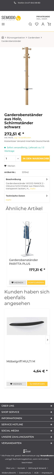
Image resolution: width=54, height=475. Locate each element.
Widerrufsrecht (9, 473)
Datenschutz (25, 473)
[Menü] (3, 24)
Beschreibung (13, 179)
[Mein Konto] (43, 24)
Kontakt (21, 468)
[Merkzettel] (36, 24)
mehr (33, 188)
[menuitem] (3, 24)
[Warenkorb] (49, 24)
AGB (36, 473)
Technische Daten (15, 195)
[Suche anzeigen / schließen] (30, 24)
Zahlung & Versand (37, 468)
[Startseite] (3, 37)
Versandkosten (47, 455)
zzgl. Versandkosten (22, 137)
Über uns (10, 468)
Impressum (47, 473)
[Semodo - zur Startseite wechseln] (11, 18)
